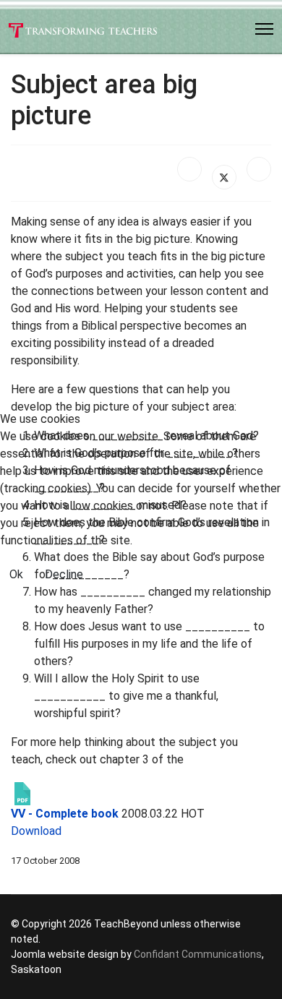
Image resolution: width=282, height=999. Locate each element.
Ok (16, 574)
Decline (64, 574)
